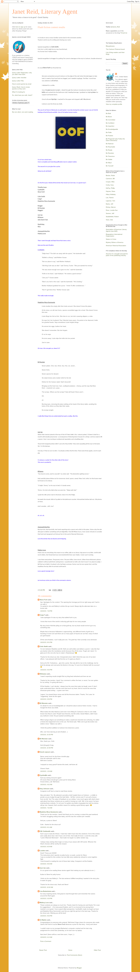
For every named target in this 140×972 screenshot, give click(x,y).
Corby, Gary (110, 185)
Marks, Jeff (109, 204)
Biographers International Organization (114, 235)
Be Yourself (109, 166)
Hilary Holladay (111, 194)
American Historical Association (116, 245)
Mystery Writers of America (114, 242)
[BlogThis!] (55, 590)
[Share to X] (57, 590)
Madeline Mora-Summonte (49, 812)
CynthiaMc (43, 775)
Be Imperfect (110, 126)
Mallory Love (44, 902)
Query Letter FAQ (18, 81)
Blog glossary (110, 46)
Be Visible (109, 159)
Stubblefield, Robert (112, 216)
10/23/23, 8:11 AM (46, 827)
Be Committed (110, 120)
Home (70, 950)
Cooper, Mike (110, 182)
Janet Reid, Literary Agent (44, 11)
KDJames (43, 674)
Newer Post (43, 950)
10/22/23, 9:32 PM (46, 670)
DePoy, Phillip (110, 188)
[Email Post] (49, 590)
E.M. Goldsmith (45, 831)
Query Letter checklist (19, 77)
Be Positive (109, 135)
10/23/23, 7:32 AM (46, 808)
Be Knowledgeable (112, 129)
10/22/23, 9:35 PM (46, 699)
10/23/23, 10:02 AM (46, 887)
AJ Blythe (43, 920)
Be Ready (109, 150)
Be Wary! (109, 162)
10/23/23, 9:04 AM (46, 864)
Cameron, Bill (110, 178)
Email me (124, 33)
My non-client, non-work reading (22, 112)
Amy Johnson (45, 788)
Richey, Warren (111, 207)
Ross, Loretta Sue (112, 210)
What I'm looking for (18, 92)
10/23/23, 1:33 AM (46, 771)
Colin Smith (44, 646)
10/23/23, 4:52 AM (46, 784)
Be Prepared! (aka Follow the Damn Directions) (115, 139)
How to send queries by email (21, 84)
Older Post (97, 950)
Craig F (42, 615)
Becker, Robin (110, 175)
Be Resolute (110, 153)
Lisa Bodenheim (45, 891)
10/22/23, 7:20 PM (46, 611)
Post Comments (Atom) (74, 955)
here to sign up (21, 27)
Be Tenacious (110, 156)
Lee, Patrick (110, 197)
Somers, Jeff (110, 213)
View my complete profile (114, 104)
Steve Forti (43, 600)
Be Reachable (110, 147)
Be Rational (109, 143)
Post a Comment (45, 941)
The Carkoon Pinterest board (115, 49)
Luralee (42, 850)
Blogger (79, 968)
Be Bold (108, 113)
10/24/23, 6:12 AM (46, 937)
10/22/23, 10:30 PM (46, 748)
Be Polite (109, 132)
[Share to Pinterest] (61, 590)
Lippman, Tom (110, 201)
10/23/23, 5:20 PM (46, 898)
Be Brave (109, 116)
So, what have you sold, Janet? (22, 95)
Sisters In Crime (111, 239)
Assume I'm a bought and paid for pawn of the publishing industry (117, 254)
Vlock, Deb (109, 220)
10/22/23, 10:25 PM (46, 734)
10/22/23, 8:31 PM (46, 642)
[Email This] (53, 590)
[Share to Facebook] (59, 590)
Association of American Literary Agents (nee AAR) (116, 230)
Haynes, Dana (110, 191)
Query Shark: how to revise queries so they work (21, 88)
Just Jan (43, 868)
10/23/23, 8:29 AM (46, 846)
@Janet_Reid (115, 27)
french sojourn (45, 752)
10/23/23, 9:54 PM (46, 916)
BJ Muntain (44, 703)
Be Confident (110, 123)
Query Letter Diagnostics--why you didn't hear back (22, 73)
